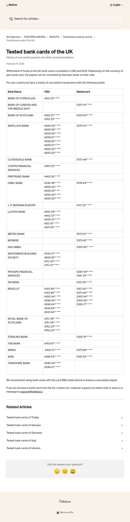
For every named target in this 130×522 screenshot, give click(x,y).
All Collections (13, 37)
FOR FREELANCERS (35, 37)
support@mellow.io (31, 392)
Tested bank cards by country (77, 37)
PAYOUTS (54, 37)
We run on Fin (66, 513)
